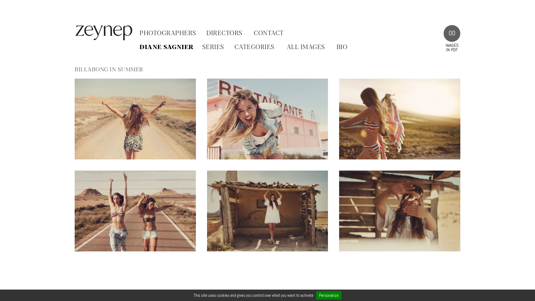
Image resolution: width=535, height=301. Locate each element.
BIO (342, 47)
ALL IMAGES (306, 47)
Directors (224, 33)
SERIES (213, 47)
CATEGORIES (255, 47)
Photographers (168, 33)
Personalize (329, 295)
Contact (269, 33)
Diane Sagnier (167, 47)
